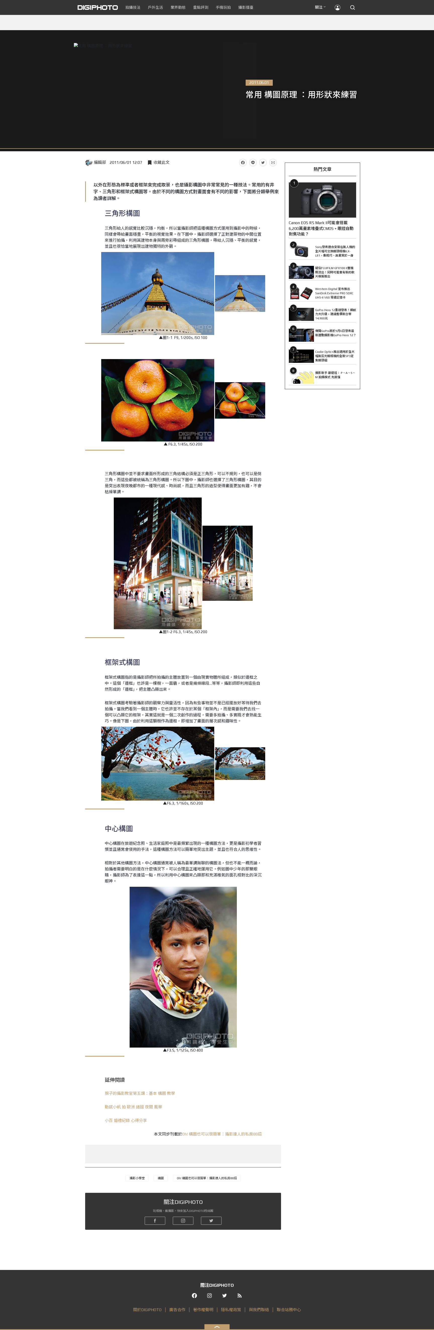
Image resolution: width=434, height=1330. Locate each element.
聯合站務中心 (289, 1309)
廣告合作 (177, 1309)
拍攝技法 (132, 7)
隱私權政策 (231, 1309)
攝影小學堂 (137, 1178)
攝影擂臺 (245, 7)
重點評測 (200, 7)
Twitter (263, 162)
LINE (253, 162)
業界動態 (178, 7)
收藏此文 (161, 162)
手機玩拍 (223, 7)
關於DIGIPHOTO (147, 1309)
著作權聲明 (203, 1309)
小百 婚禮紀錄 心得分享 (126, 1120)
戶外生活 (155, 7)
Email (273, 162)
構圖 (161, 1178)
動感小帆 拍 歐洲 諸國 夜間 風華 (133, 1107)
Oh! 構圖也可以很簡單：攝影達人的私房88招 (222, 1134)
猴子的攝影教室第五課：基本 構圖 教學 (140, 1093)
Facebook (243, 162)
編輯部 (100, 162)
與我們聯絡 (259, 1309)
